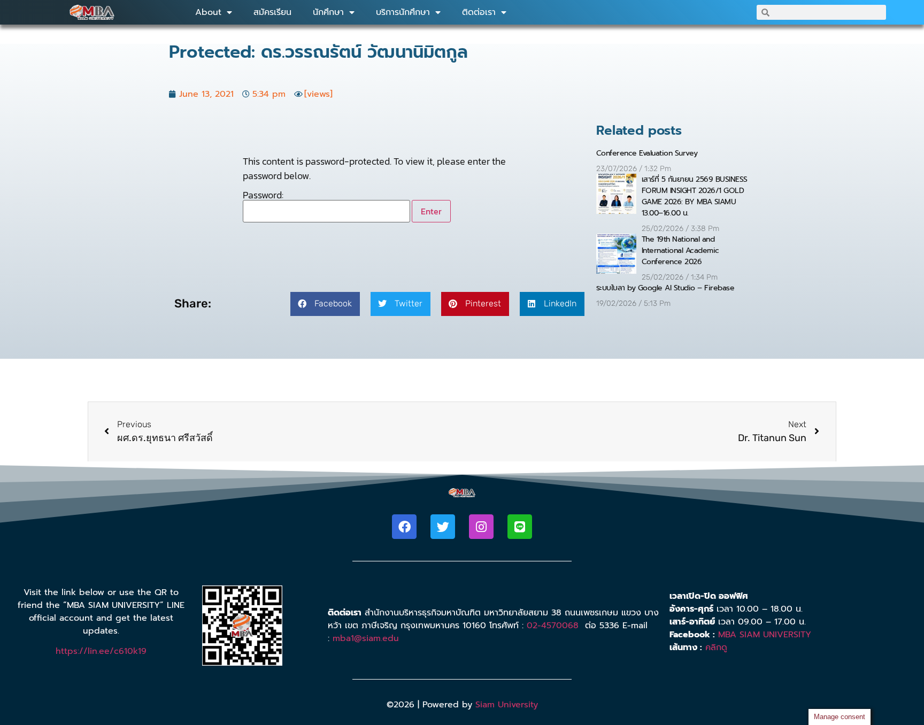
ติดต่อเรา (479, 12)
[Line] (519, 526)
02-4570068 (553, 625)
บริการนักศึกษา (403, 12)
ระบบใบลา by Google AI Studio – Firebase (665, 288)
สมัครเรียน (272, 12)
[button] (325, 304)
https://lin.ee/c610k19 (101, 651)
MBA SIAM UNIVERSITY (764, 634)
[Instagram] (481, 526)
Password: (263, 196)
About (208, 12)
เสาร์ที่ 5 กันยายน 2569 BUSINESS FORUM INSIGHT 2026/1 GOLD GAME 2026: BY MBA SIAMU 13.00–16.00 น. (695, 196)
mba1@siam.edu (366, 638)
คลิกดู (716, 647)
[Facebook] (404, 526)
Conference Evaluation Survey (647, 153)
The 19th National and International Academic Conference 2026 (680, 250)
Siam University (506, 704)
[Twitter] (442, 526)
